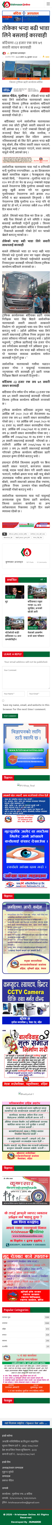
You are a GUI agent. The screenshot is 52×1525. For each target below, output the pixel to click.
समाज (4, 1334)
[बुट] (14, 592)
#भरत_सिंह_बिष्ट (37, 538)
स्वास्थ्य (4, 1340)
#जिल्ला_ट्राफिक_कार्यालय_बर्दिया (18, 534)
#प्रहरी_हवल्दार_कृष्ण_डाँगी (23, 538)
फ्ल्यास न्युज (10, 597)
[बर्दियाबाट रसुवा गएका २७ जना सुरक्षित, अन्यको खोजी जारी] (37, 592)
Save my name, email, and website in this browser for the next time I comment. (26, 707)
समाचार (4, 1323)
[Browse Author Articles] (26, 552)
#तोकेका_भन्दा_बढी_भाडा (37, 534)
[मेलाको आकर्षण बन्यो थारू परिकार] (37, 623)
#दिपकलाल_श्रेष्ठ (8, 538)
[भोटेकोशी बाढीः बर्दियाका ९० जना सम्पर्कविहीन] (14, 623)
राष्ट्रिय (30, 597)
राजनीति (5, 1346)
